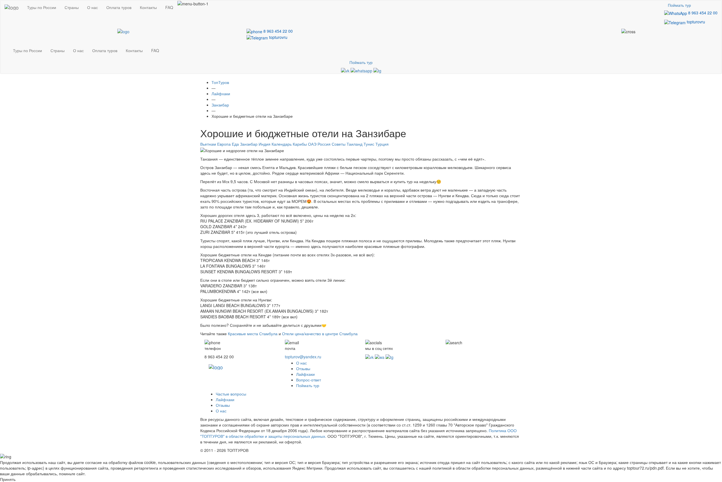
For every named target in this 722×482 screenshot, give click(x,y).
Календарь (282, 144)
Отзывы (303, 368)
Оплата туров (118, 7)
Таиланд (354, 144)
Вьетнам (208, 144)
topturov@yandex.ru (303, 356)
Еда (235, 144)
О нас (92, 7)
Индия (264, 144)
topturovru (695, 22)
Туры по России (41, 7)
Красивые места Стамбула (253, 333)
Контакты (148, 7)
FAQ (169, 7)
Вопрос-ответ (308, 380)
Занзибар (248, 144)
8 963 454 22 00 (702, 12)
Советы (338, 144)
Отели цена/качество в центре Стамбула (320, 333)
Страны (72, 7)
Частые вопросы (231, 394)
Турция (382, 144)
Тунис (369, 144)
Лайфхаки (305, 374)
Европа (224, 144)
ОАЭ (312, 144)
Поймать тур (679, 5)
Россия (324, 144)
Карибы (300, 144)
